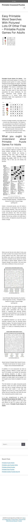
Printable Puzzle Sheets (8, 462)
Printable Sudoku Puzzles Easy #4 (11, 471)
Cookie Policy (7, 519)
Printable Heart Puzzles (8, 469)
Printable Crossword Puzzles (13, 5)
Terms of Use (22, 519)
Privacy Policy (15, 519)
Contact (20, 520)
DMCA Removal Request (11, 520)
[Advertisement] (14, 62)
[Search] (23, 444)
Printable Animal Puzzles (8, 467)
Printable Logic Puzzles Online (10, 465)
